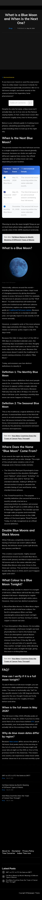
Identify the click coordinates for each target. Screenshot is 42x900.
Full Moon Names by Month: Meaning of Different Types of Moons (15, 786)
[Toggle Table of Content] (29, 103)
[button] (3, 3)
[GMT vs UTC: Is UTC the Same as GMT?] (36, 777)
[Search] (39, 3)
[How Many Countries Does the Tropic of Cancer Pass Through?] (36, 797)
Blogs (10, 28)
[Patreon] (13, 844)
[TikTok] (18, 844)
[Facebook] (3, 844)
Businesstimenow (9, 77)
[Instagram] (8, 844)
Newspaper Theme (33, 893)
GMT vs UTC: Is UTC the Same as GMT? (16, 775)
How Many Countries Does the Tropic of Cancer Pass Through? (15, 797)
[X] (23, 844)
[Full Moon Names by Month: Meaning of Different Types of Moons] (36, 786)
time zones (13, 741)
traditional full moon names (20, 310)
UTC (32, 721)
